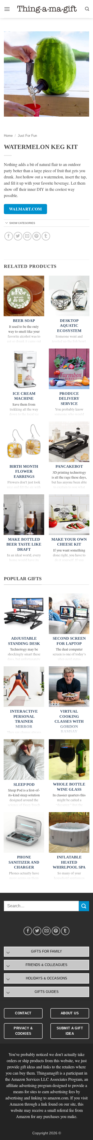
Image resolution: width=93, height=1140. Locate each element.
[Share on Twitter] (18, 236)
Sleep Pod (24, 784)
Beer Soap (24, 321)
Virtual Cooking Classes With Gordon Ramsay (69, 721)
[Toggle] (7, 223)
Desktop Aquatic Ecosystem (69, 326)
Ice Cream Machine (24, 396)
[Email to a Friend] (27, 236)
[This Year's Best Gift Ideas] (47, 9)
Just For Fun (27, 136)
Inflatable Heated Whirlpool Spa (69, 862)
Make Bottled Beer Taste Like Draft (23, 544)
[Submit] (84, 906)
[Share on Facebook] (8, 236)
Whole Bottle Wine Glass (69, 786)
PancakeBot (69, 466)
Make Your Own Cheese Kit (69, 542)
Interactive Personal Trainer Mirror (24, 719)
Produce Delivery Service (69, 398)
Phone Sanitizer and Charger (24, 862)
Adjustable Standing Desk (24, 641)
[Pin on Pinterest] (36, 236)
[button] (7, 9)
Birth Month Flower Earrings (24, 471)
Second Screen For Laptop (69, 641)
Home (8, 136)
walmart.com (25, 209)
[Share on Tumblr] (46, 236)
